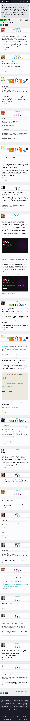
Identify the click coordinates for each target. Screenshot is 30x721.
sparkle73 (17, 543)
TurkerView (22, 1)
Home (3, 1)
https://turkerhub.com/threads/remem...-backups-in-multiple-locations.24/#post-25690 (15, 585)
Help (18, 714)
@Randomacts (5, 308)
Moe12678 (17, 665)
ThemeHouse (23, 710)
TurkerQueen (17, 214)
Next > (6, 25)
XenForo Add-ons (11, 712)
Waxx (17, 473)
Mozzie (17, 449)
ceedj (17, 301)
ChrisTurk (17, 55)
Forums (8, 1)
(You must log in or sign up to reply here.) (21, 691)
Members (14, 1)
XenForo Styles (19, 712)
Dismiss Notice (28, 5)
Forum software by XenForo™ (15, 709)
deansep (17, 28)
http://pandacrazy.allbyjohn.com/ (10, 407)
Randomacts (17, 77)
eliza (17, 185)
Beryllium (13, 714)
